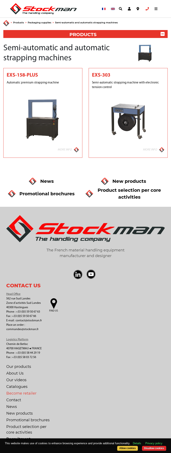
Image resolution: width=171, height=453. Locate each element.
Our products (18, 366)
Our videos (16, 380)
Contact (13, 400)
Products (18, 22)
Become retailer (21, 393)
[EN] (111, 9)
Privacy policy (153, 443)
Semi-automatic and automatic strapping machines (86, 22)
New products (19, 413)
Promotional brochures (28, 420)
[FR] (102, 9)
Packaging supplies (39, 22)
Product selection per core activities (26, 429)
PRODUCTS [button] (83, 34)
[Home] (6, 23)
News (11, 406)
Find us (53, 311)
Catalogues (17, 386)
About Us (15, 373)
